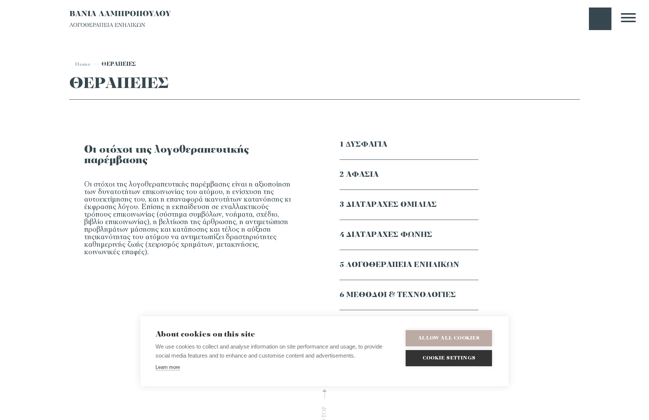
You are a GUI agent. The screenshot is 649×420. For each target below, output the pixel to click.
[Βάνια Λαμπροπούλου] (120, 26)
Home (83, 64)
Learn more (167, 367)
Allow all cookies (448, 338)
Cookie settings (449, 358)
